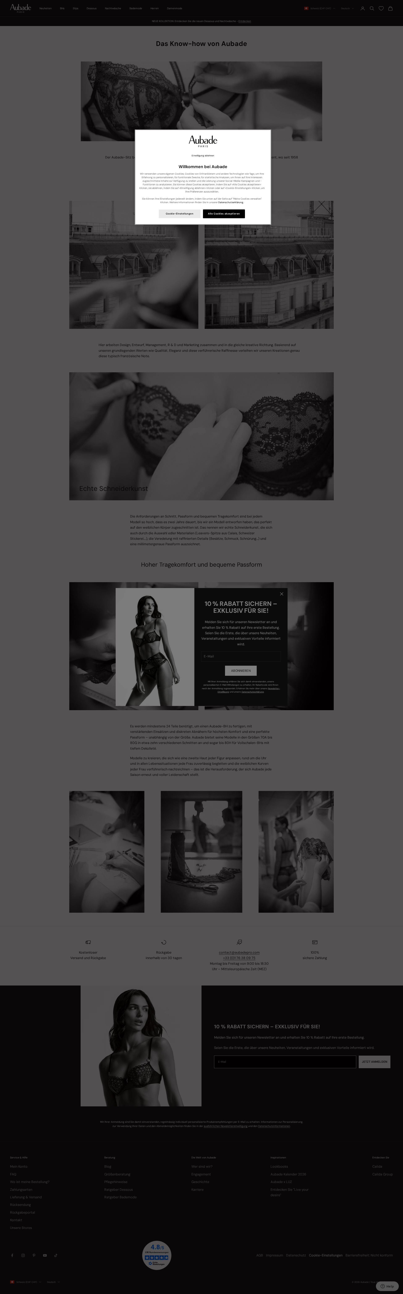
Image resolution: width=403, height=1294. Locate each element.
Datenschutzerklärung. (231, 202)
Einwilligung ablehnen (203, 155)
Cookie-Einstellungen (179, 213)
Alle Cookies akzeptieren (224, 213)
